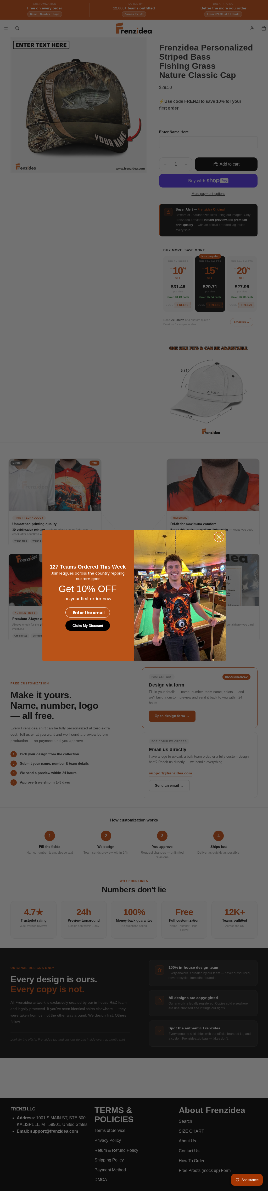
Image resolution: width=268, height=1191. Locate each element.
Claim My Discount (87, 626)
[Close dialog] (219, 536)
